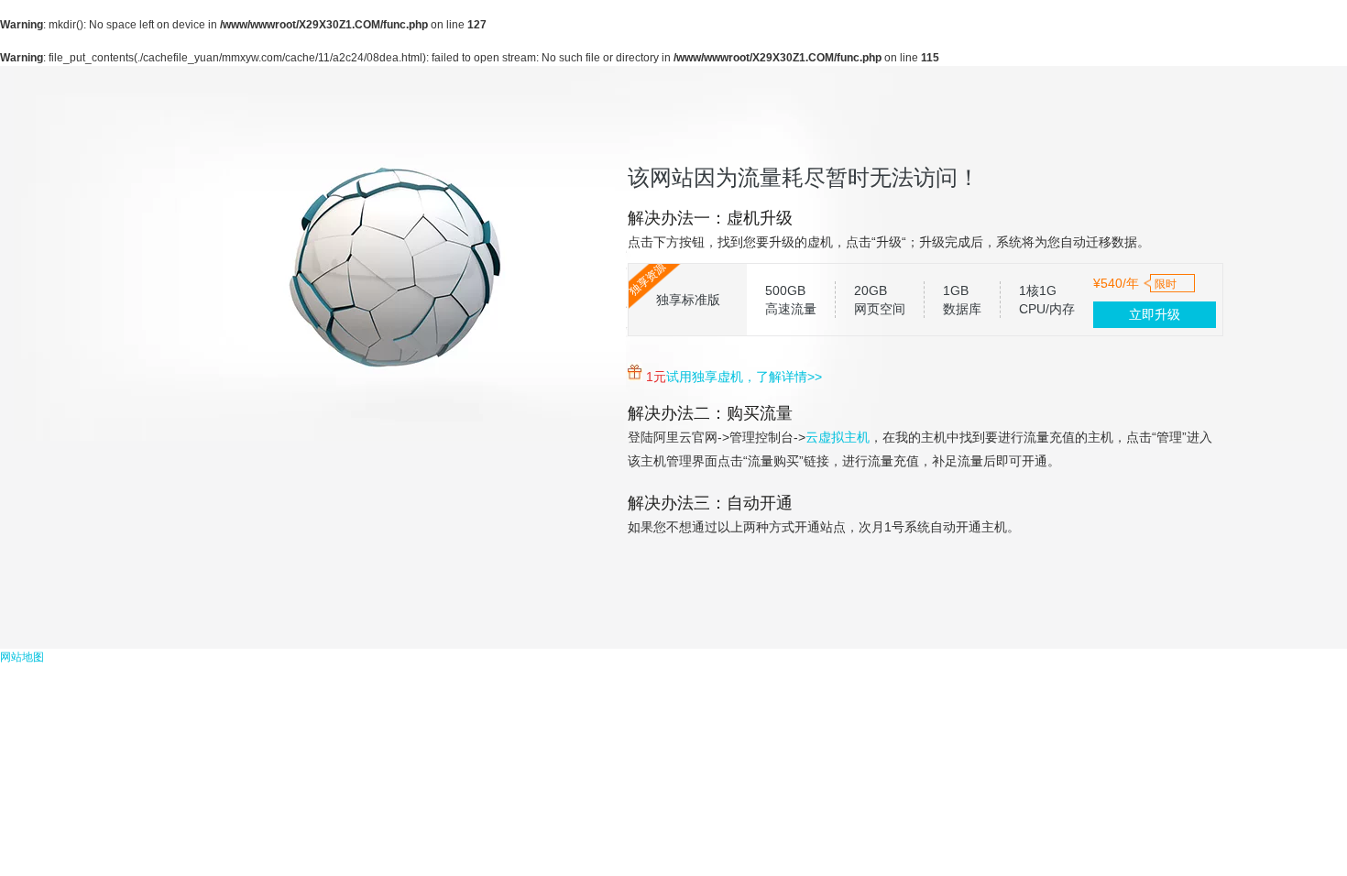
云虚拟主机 (837, 437)
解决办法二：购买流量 (710, 413)
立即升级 (1154, 314)
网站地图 (22, 657)
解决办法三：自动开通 (710, 503)
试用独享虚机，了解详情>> (744, 376)
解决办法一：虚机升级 (710, 218)
